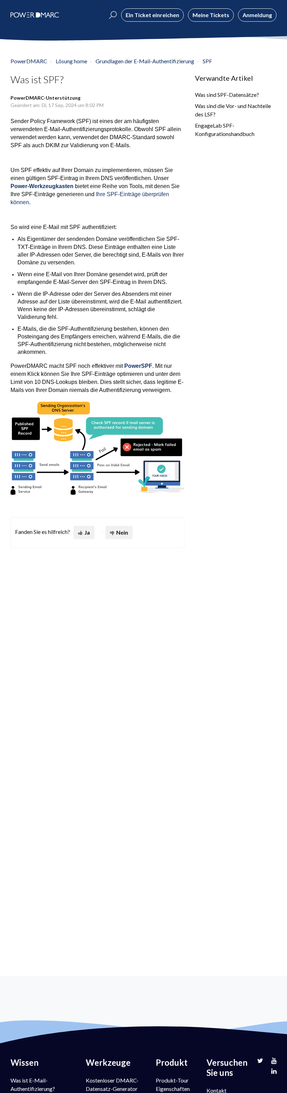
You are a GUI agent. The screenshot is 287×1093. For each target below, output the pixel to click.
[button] (112, 15)
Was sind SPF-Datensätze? (227, 94)
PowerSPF (138, 366)
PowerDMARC (28, 61)
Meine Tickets (210, 15)
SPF (207, 61)
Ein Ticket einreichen (152, 15)
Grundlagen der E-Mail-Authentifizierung (145, 61)
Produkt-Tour (172, 1080)
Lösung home (71, 61)
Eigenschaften (173, 1088)
